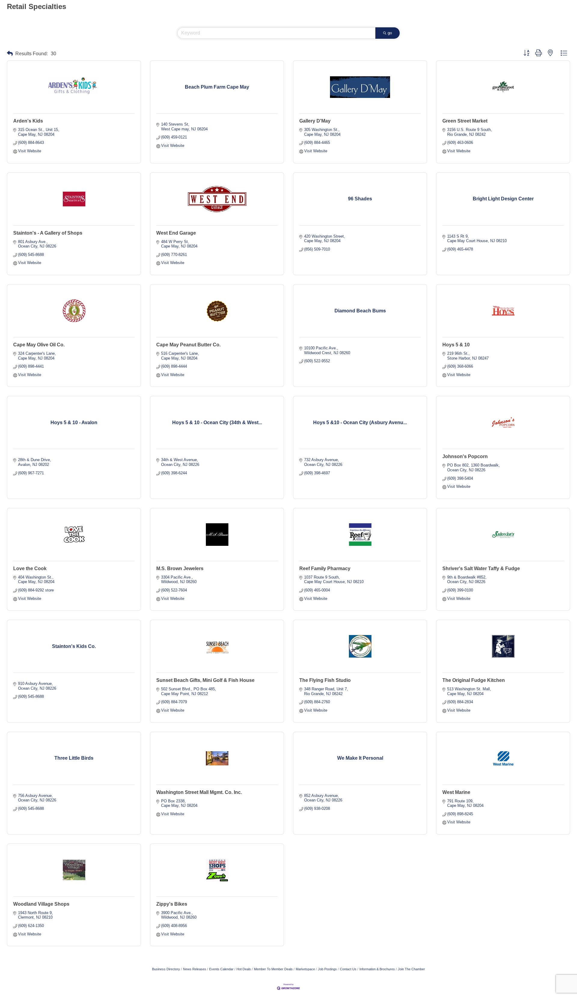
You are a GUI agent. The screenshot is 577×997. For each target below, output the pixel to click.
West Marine (456, 792)
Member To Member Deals (273, 969)
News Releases (194, 969)
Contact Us (348, 969)
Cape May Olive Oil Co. (39, 344)
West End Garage (176, 233)
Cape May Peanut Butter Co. (188, 344)
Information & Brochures (377, 969)
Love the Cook (30, 568)
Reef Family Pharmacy (324, 568)
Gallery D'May (315, 120)
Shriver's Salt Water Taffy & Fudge (481, 568)
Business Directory (166, 969)
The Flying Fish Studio (325, 680)
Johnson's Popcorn (465, 456)
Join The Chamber (411, 969)
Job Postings (327, 969)
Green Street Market (464, 120)
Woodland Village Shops (41, 904)
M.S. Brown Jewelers (179, 568)
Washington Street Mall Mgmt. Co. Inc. (199, 792)
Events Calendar (221, 969)
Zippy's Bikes (171, 904)
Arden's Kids (28, 120)
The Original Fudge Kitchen (473, 680)
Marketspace (305, 969)
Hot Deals (244, 969)
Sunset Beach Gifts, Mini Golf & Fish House (205, 680)
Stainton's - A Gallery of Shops (47, 233)
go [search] (390, 33)
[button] (10, 53)
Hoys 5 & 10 (456, 344)
